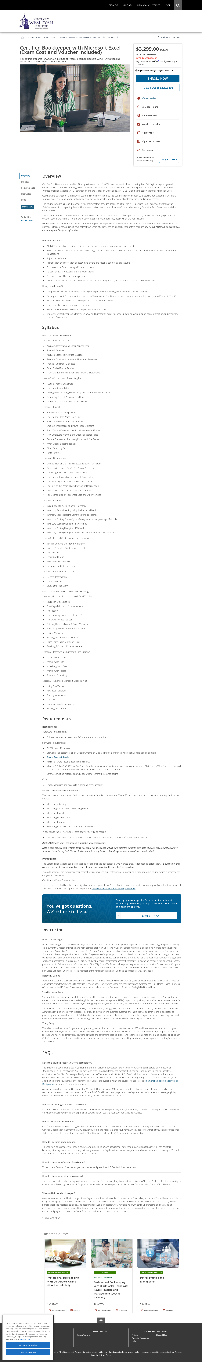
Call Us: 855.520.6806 (169, 37)
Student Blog (161, 1335)
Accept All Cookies (28, 1345)
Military (135, 1335)
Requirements (28, 188)
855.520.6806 (27, 220)
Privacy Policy (105, 1355)
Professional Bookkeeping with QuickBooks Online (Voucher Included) (63, 1281)
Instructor (26, 194)
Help (134, 1341)
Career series (149, 98)
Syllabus (25, 181)
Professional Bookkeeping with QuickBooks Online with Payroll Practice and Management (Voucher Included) (111, 1289)
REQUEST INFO (169, 159)
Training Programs (35, 37)
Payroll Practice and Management (152, 1279)
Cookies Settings (28, 1352)
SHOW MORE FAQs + (52, 1218)
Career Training (83, 1335)
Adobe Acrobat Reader (58, 757)
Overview (25, 175)
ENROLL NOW (158, 78)
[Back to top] (101, 1331)
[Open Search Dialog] (178, 5)
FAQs (23, 200)
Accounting (50, 37)
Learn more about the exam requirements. (113, 888)
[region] (28, 1337)
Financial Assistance (140, 1338)
